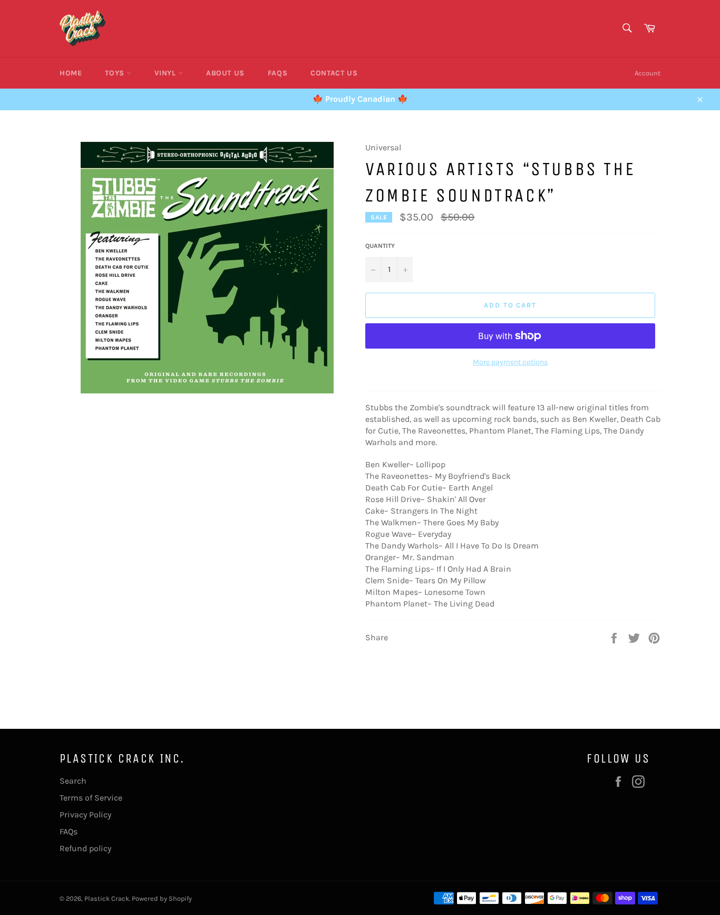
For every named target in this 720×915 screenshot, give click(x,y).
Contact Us (333, 73)
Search (73, 781)
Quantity (380, 245)
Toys (116, 73)
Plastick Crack (106, 898)
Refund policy (85, 848)
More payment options (510, 362)
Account (647, 73)
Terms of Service (91, 798)
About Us (225, 73)
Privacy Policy (85, 815)
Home (71, 73)
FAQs (277, 73)
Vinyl (166, 73)
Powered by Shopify (162, 898)
